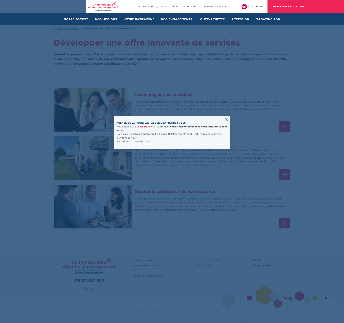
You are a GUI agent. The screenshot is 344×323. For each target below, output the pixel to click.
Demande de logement (152, 7)
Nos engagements (176, 19)
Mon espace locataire (288, 7)
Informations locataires (185, 7)
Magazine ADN (268, 19)
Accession (240, 19)
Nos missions (106, 19)
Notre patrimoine (138, 19)
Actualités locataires (214, 7)
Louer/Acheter (212, 19)
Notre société (76, 19)
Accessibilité (255, 7)
